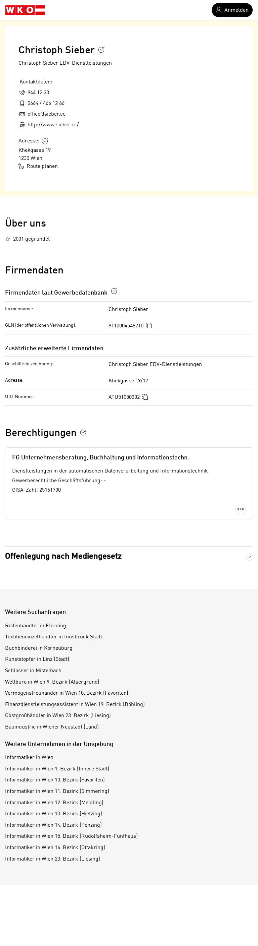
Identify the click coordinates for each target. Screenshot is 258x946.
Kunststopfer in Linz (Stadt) (37, 659)
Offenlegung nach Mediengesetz (63, 557)
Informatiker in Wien (29, 757)
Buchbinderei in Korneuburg (39, 648)
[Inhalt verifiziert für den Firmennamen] (101, 49)
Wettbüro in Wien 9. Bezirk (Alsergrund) (52, 682)
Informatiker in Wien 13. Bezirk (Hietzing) (53, 814)
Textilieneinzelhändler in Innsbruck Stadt (53, 637)
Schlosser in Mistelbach (33, 671)
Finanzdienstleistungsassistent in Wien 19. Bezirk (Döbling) (75, 704)
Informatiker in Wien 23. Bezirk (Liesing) (52, 859)
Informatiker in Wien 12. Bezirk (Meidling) (54, 803)
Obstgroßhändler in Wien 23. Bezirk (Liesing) (58, 715)
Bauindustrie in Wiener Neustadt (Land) (52, 727)
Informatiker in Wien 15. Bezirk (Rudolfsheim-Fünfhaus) (71, 836)
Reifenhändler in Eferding (35, 626)
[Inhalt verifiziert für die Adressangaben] (45, 141)
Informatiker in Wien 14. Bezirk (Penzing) (53, 825)
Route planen (42, 166)
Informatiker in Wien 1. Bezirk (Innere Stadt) (57, 769)
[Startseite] (25, 10)
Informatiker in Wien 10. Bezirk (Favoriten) (55, 780)
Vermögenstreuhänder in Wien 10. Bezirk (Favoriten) (66, 693)
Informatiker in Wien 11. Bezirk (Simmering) (57, 791)
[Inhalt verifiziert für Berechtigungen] (83, 432)
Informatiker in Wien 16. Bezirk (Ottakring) (55, 847)
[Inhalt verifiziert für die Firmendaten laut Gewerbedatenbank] (114, 291)
